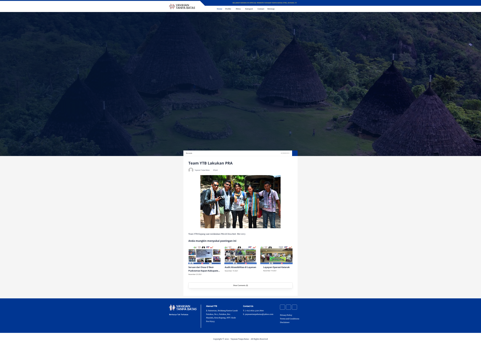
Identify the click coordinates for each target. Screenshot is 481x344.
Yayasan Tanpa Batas (240, 339)
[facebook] (303, 3)
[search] (305, 9)
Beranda (189, 153)
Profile (228, 9)
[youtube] (309, 3)
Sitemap (271, 9)
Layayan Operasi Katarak (276, 267)
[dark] (310, 9)
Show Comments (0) (240, 285)
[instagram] (306, 3)
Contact (261, 9)
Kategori (249, 9)
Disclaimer (284, 322)
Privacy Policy (286, 315)
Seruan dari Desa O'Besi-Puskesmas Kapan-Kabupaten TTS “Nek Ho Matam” (203, 269)
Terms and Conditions (289, 319)
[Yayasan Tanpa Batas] (182, 6)
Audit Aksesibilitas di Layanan (240, 267)
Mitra (238, 9)
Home (219, 9)
